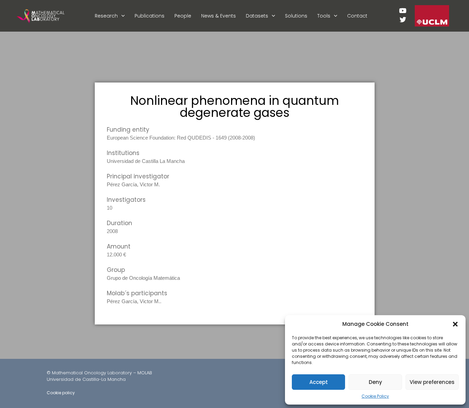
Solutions (296, 15)
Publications (149, 15)
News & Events (218, 15)
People (182, 15)
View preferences (432, 382)
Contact (357, 15)
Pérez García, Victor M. (133, 184)
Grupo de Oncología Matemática (143, 278)
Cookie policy (61, 393)
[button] (455, 324)
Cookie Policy (375, 396)
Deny (375, 382)
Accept (318, 382)
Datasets (257, 15)
